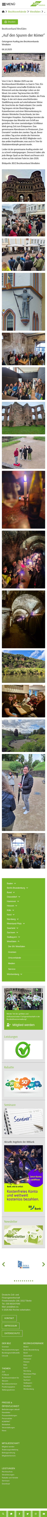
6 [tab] (25, 1281)
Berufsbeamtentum (9, 1384)
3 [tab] (19, 1281)
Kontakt (9, 1318)
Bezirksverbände (17, 11)
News (4, 1431)
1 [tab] (15, 1281)
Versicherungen (8, 1475)
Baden (26, 1347)
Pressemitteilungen (9, 1415)
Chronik (5, 1356)
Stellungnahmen (8, 1390)
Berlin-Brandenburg (31, 1350)
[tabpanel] (23, 1264)
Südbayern (27, 1383)
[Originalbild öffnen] (42, 74)
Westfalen (35, 11)
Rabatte (9, 1067)
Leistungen (11, 1037)
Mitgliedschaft (11, 1443)
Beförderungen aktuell (10, 1409)
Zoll (3, 1372)
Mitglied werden (8, 1447)
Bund (25, 1353)
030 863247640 (13, 1304)
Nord (25, 1368)
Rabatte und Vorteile (10, 1478)
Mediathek (6, 1424)
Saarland (27, 1377)
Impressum (11, 1326)
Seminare (10, 1105)
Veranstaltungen (8, 1428)
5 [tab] (23, 1281)
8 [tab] (29, 1281)
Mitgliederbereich (9, 1456)
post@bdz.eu (12, 1307)
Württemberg (28, 1389)
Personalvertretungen (10, 1350)
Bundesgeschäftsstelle (11, 1353)
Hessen (26, 1362)
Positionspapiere (8, 1387)
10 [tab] (33, 1281)
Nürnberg (27, 1371)
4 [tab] (21, 1281)
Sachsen (26, 1380)
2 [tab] (17, 1281)
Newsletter (10, 1221)
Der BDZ (6, 1343)
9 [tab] (31, 1281)
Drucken (11, 22)
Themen (6, 1368)
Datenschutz (12, 1333)
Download (6, 1484)
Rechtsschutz (7, 1472)
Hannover (27, 1359)
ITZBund (5, 1375)
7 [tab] (27, 1281)
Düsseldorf (27, 1356)
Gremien (5, 1347)
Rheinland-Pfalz (29, 1374)
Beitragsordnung (8, 1453)
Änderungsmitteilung (10, 1450)
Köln (25, 1365)
